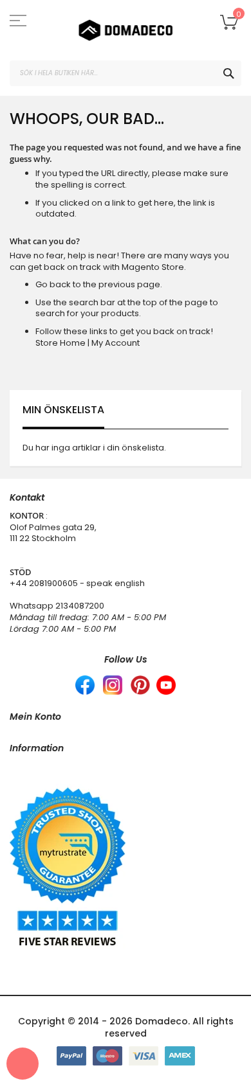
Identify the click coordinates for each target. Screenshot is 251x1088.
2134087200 (79, 606)
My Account (115, 343)
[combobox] (125, 73)
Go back (53, 284)
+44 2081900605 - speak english (77, 583)
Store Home (60, 343)
